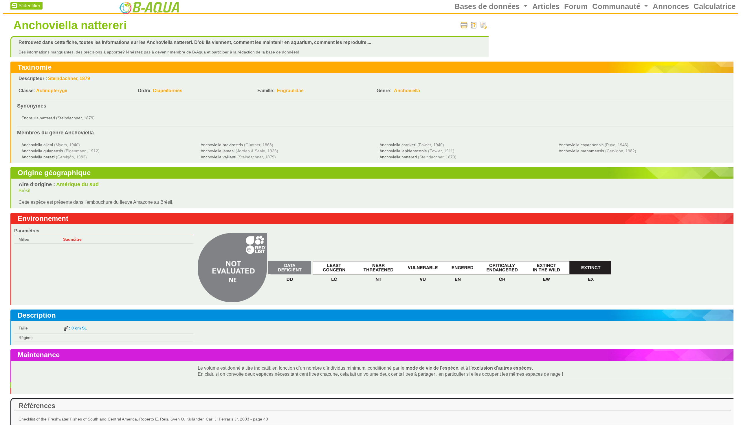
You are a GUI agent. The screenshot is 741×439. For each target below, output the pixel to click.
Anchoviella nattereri (398, 157)
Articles (546, 6)
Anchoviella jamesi (217, 151)
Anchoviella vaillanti (218, 157)
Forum (576, 6)
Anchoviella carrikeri (397, 144)
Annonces (671, 6)
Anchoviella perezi (38, 157)
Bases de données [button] (488, 6)
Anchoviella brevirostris (222, 144)
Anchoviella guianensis (42, 151)
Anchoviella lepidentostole (403, 151)
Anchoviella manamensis (581, 151)
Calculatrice (715, 6)
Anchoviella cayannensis (581, 144)
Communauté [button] (617, 6)
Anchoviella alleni (37, 144)
